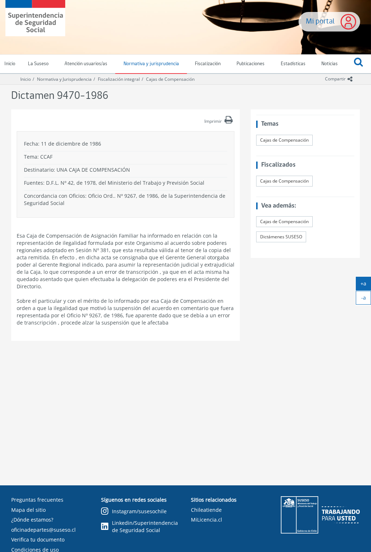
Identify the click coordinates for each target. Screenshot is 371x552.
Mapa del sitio (28, 509)
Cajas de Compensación (170, 79)
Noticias (329, 64)
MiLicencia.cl (206, 519)
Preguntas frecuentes (37, 499)
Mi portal (320, 21)
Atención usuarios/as (85, 64)
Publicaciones (250, 64)
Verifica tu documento (37, 539)
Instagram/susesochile (139, 511)
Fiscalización (208, 64)
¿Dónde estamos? (32, 519)
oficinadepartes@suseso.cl (43, 529)
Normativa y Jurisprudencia (64, 79)
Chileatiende (206, 509)
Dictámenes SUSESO (281, 237)
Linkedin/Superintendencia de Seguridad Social (145, 526)
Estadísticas (293, 64)
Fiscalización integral (119, 79)
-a (366, 299)
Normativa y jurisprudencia (151, 64)
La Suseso (38, 64)
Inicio (25, 79)
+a (365, 285)
